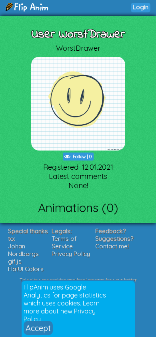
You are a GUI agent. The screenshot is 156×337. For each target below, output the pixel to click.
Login (140, 7)
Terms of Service (64, 242)
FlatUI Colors (26, 269)
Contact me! (112, 246)
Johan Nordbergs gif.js (23, 253)
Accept (38, 328)
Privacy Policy (71, 254)
